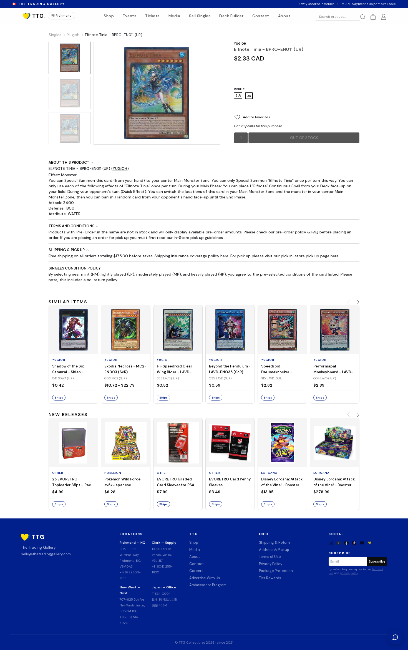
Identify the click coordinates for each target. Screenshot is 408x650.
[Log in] (384, 17)
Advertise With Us (204, 578)
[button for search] (363, 17)
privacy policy (349, 573)
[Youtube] (338, 542)
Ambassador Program (207, 585)
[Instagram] (331, 542)
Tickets (152, 15)
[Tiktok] (354, 542)
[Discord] (362, 542)
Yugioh (73, 34)
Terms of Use (270, 556)
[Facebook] (346, 542)
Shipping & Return (274, 542)
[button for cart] (373, 17)
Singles (55, 34)
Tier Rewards (270, 578)
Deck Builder (231, 15)
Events (129, 15)
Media (174, 15)
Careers (196, 570)
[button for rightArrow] (357, 302)
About (284, 15)
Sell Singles (199, 15)
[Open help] (395, 637)
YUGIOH (240, 44)
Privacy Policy (270, 563)
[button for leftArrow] (349, 302)
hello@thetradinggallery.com (46, 554)
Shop (109, 15)
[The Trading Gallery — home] (32, 16)
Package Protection (276, 570)
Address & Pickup (274, 549)
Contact (260, 15)
